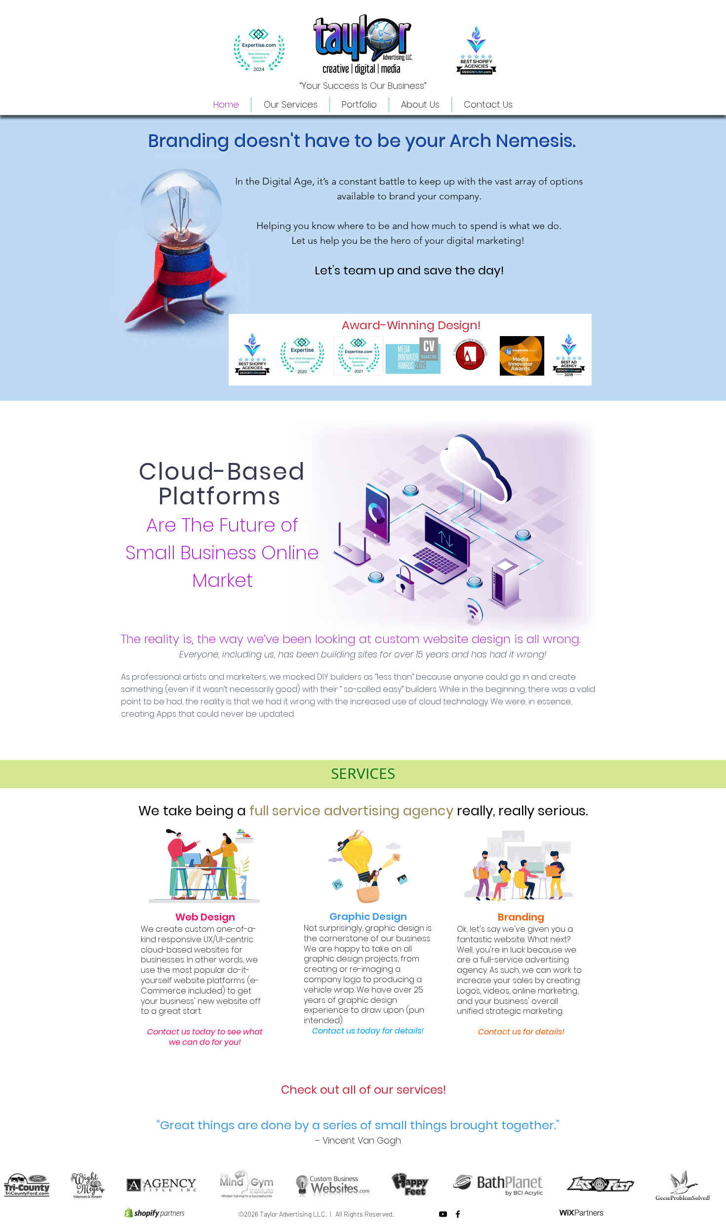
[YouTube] (443, 1214)
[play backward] (12, 1185)
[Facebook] (458, 1214)
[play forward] (713, 1185)
